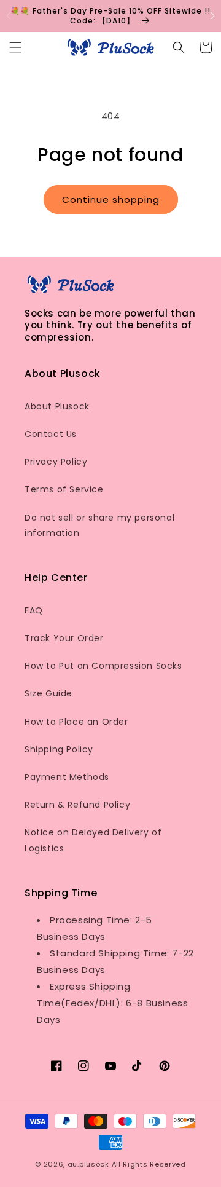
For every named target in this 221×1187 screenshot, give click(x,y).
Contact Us (51, 434)
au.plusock (88, 1164)
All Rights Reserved (149, 1164)
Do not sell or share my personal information (99, 525)
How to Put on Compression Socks (103, 666)
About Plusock (57, 406)
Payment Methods (67, 777)
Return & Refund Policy (77, 805)
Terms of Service (64, 489)
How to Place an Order (76, 722)
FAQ (34, 610)
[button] (213, 16)
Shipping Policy (59, 749)
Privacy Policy (56, 461)
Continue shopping (111, 199)
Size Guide (48, 693)
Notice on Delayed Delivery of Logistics (93, 840)
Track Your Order (64, 638)
